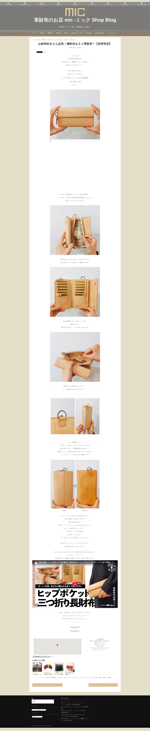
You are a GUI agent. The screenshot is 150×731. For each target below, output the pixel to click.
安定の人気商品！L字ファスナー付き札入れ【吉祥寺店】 (48, 685)
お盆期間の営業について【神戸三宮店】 (73, 706)
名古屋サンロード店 (76, 33)
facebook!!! (75, 631)
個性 (100, 677)
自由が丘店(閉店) (99, 33)
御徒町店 (50, 33)
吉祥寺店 (58, 33)
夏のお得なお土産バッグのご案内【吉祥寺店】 (74, 710)
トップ (34, 33)
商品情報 (53, 677)
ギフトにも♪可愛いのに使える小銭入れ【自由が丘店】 (102, 685)
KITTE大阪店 (88, 33)
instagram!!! (75, 627)
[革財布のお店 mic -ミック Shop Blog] (75, 12)
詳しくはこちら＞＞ (101, 649)
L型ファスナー (67, 677)
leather (61, 677)
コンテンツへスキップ (4, 1)
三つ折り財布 (94, 677)
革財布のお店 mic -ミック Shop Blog (75, 20)
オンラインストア (113, 33)
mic (73, 677)
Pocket (44, 52)
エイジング (78, 677)
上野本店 (41, 33)
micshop (79, 47)
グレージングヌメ (86, 677)
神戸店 (66, 33)
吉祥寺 (104, 677)
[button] (57, 645)
